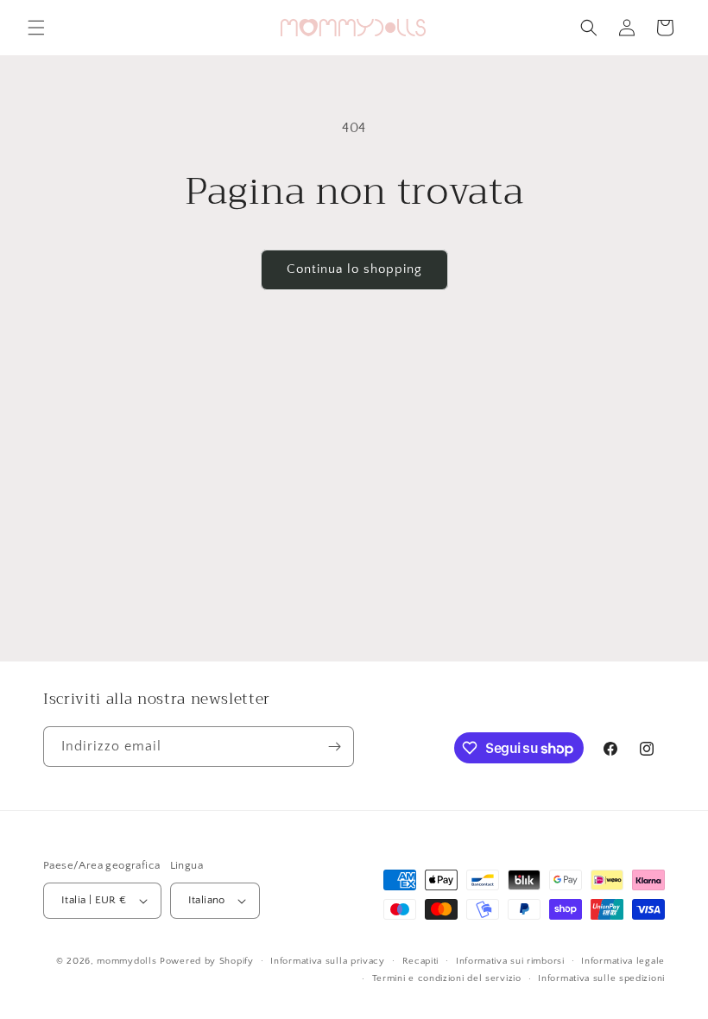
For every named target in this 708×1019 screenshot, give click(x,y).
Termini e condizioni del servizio (447, 978)
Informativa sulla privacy (327, 961)
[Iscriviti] (334, 746)
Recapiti (420, 961)
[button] (36, 28)
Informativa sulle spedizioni (601, 978)
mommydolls (126, 961)
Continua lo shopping (354, 269)
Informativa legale (623, 961)
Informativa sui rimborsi (510, 961)
